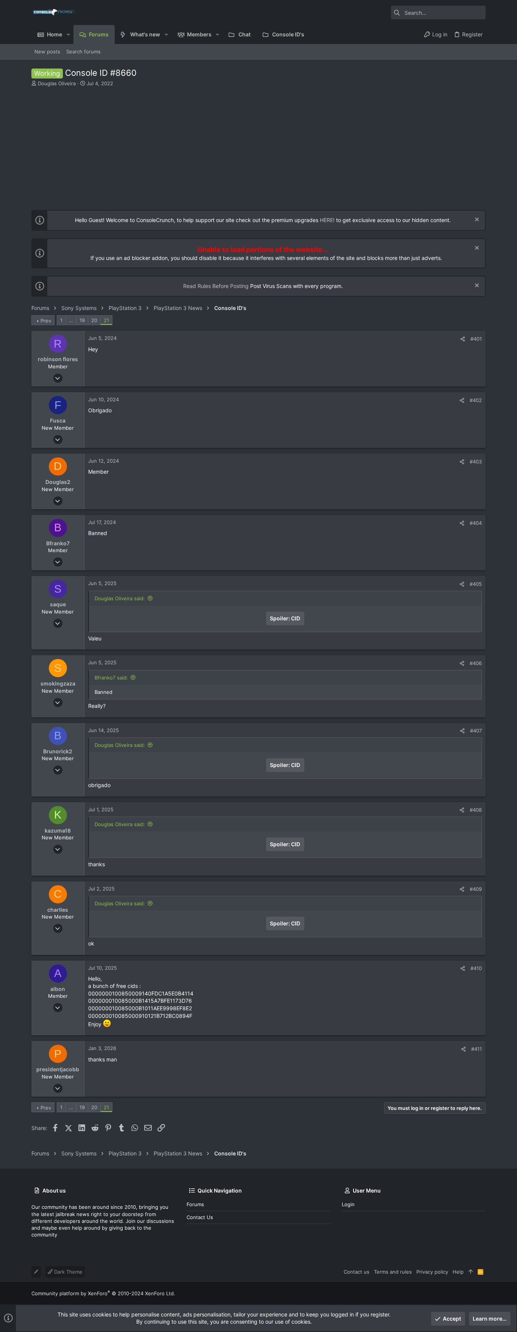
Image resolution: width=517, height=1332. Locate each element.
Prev (45, 321)
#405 (476, 584)
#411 (476, 1049)
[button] (68, 34)
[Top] (470, 1271)
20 (94, 320)
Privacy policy (432, 1272)
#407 (476, 731)
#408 (476, 810)
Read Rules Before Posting (216, 286)
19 (82, 320)
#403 (476, 462)
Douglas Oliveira (57, 83)
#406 (476, 663)
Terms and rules (393, 1272)
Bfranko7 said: (111, 678)
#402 (476, 400)
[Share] (463, 339)
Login (348, 1204)
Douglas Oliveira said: (120, 598)
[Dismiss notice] (476, 220)
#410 (476, 968)
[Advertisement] (257, 144)
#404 (476, 523)
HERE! (327, 220)
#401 (476, 339)
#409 (476, 889)
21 (106, 320)
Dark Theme (68, 1272)
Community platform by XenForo (103, 1293)
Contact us (200, 1217)
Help (458, 1272)
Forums (195, 1204)
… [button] (71, 320)
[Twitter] (482, 1293)
